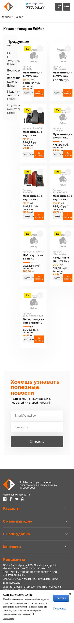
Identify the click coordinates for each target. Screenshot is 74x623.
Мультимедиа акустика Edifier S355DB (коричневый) (33, 74)
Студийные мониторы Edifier (15, 109)
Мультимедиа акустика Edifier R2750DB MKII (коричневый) (62, 197)
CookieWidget (8, 619)
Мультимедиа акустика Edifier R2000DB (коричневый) (32, 197)
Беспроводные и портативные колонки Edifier (17, 78)
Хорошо (61, 598)
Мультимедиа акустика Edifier (16, 95)
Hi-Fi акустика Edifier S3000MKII (33, 257)
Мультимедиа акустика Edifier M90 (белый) (62, 74)
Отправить (37, 441)
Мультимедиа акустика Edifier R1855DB (33, 133)
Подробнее (28, 92)
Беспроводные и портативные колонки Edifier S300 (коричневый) (33, 321)
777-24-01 (36, 7)
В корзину (39, 92)
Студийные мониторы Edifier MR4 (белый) (61, 259)
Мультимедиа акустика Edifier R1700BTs (62, 136)
